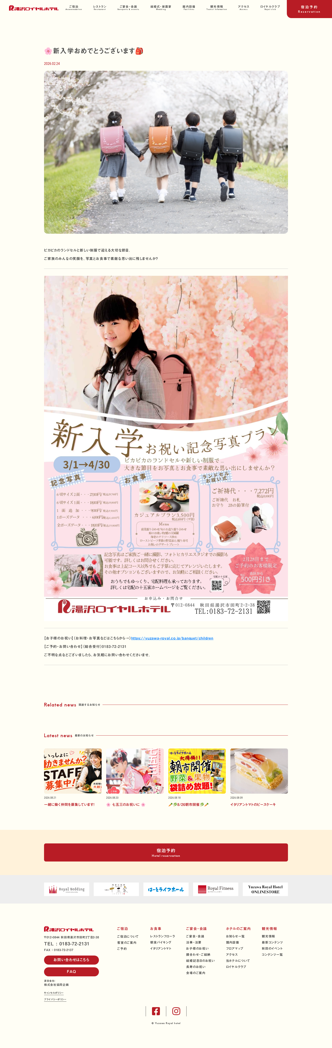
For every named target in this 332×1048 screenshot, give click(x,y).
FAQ (71, 971)
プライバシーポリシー (55, 1000)
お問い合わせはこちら (71, 960)
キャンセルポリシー (54, 993)
